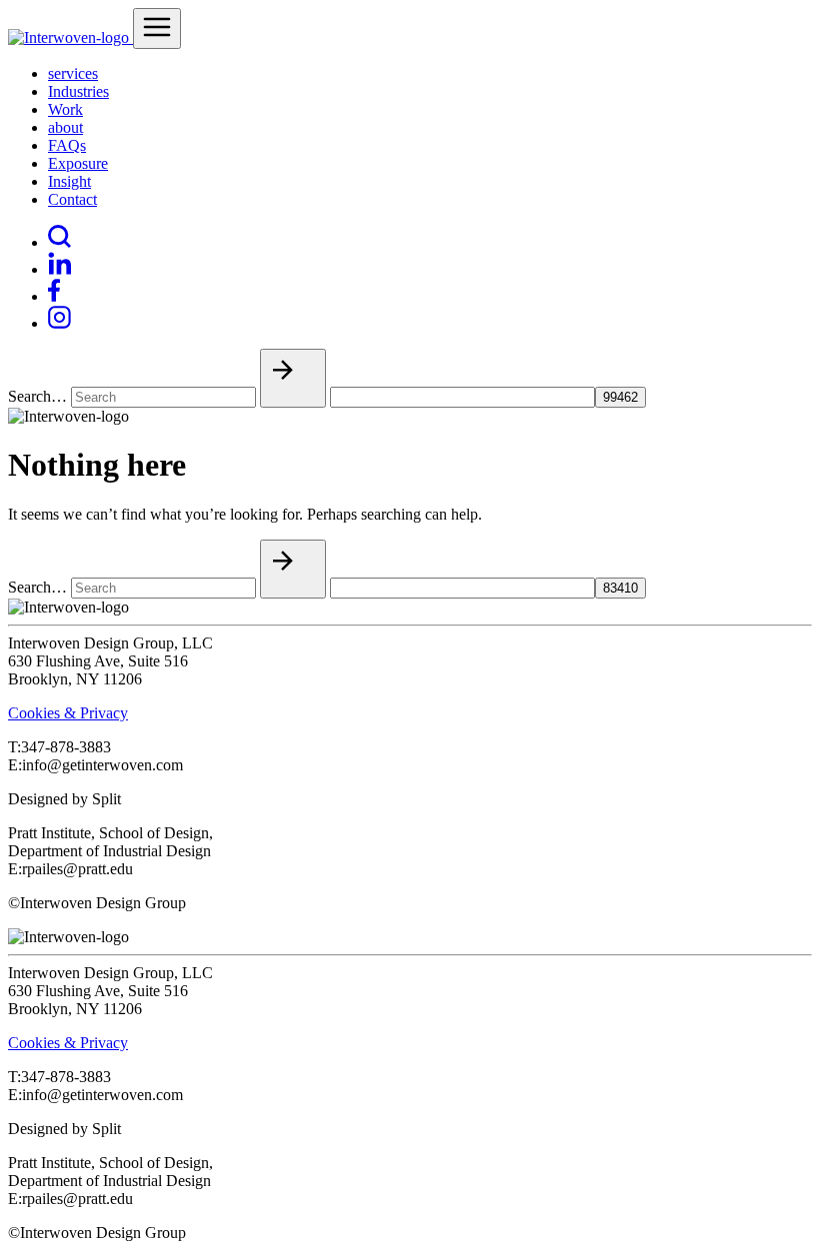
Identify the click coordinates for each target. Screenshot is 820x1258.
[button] (293, 378)
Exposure (78, 163)
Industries (78, 91)
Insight (69, 181)
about (65, 127)
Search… (37, 396)
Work (65, 109)
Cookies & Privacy (68, 712)
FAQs (67, 145)
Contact (72, 199)
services (73, 73)
